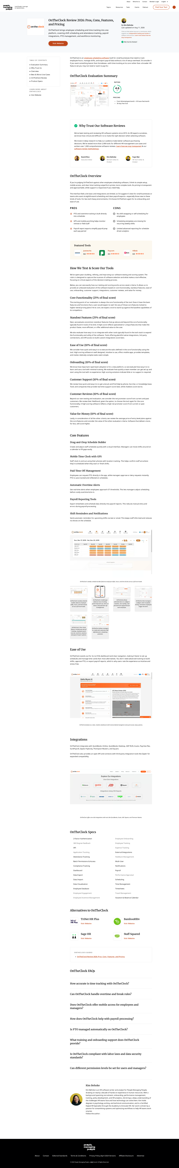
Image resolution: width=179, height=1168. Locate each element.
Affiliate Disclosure (126, 1156)
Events (137, 7)
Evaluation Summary (39, 65)
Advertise (140, 1156)
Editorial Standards (59, 1156)
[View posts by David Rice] (76, 158)
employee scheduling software (96, 58)
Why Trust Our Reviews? (130, 42)
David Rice (85, 157)
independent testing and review (139, 33)
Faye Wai (136, 157)
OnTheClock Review (39, 78)
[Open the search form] (174, 7)
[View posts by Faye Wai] (128, 158)
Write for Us (136, 1)
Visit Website (60, 43)
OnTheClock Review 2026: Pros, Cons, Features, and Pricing (101, 957)
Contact (144, 1)
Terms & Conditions (78, 1156)
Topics (108, 7)
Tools (128, 7)
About (128, 1)
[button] (111, 983)
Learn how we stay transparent (129, 146)
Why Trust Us (36, 68)
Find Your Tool (162, 7)
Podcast (145, 7)
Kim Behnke (128, 25)
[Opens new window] (35, 27)
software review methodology (86, 149)
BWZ (92, 1162)
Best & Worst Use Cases (40, 74)
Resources (119, 7)
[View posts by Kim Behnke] (102, 158)
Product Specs (37, 81)
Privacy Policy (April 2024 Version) (102, 1156)
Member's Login (154, 1)
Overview (35, 71)
